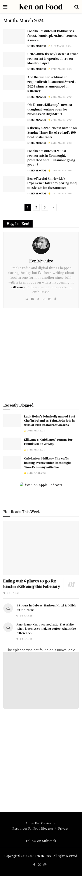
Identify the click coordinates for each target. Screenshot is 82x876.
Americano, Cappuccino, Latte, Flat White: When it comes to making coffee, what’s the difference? (46, 628)
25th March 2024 (61, 142)
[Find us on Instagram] (45, 864)
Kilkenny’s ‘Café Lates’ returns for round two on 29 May (48, 441)
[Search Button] (76, 6)
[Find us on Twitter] (39, 864)
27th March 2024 (61, 119)
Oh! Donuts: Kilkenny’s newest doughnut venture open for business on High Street (49, 109)
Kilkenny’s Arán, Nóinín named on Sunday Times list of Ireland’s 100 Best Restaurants (52, 132)
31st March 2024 (61, 45)
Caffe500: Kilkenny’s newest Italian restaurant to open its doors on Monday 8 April (53, 58)
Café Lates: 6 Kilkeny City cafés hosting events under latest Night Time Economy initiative (47, 462)
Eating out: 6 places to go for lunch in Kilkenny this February (31, 583)
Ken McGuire (38, 45)
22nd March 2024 (61, 193)
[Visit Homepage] (41, 6)
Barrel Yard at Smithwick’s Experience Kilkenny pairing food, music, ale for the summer (52, 183)
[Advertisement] (41, 758)
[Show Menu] (5, 6)
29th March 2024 (61, 68)
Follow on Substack (41, 841)
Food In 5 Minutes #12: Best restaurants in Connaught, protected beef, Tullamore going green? (51, 158)
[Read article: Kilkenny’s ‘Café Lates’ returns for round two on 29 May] (12, 444)
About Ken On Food (39, 823)
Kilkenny (18, 287)
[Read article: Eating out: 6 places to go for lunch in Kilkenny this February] (41, 548)
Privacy (63, 828)
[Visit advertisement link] (41, 357)
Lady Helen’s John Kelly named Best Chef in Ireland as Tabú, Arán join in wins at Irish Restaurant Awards (49, 420)
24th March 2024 (61, 170)
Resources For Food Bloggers (33, 828)
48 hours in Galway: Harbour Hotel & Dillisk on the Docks (46, 607)
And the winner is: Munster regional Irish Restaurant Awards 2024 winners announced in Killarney (51, 84)
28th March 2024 (61, 96)
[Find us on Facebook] (34, 864)
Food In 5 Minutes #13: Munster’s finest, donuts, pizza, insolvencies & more (52, 35)
